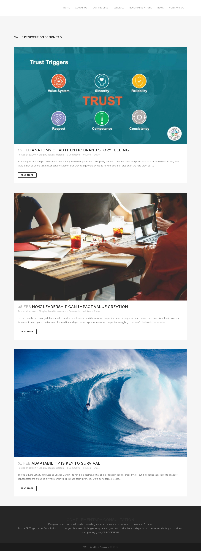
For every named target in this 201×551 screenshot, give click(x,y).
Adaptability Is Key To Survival (66, 463)
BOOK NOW (112, 532)
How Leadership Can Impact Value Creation (80, 306)
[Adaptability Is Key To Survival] (100, 403)
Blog (41, 154)
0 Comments (73, 154)
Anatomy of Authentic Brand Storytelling (80, 150)
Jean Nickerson (56, 154)
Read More (27, 175)
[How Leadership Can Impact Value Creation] (100, 247)
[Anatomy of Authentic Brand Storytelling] (100, 95)
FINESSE (114, 547)
